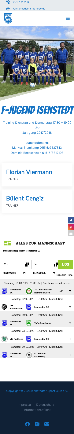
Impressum (25, 404)
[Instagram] (37, 424)
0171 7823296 (21, 1)
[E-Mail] (46, 424)
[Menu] (68, 18)
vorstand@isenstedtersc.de (29, 8)
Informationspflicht (37, 410)
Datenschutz (45, 404)
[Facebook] (27, 424)
